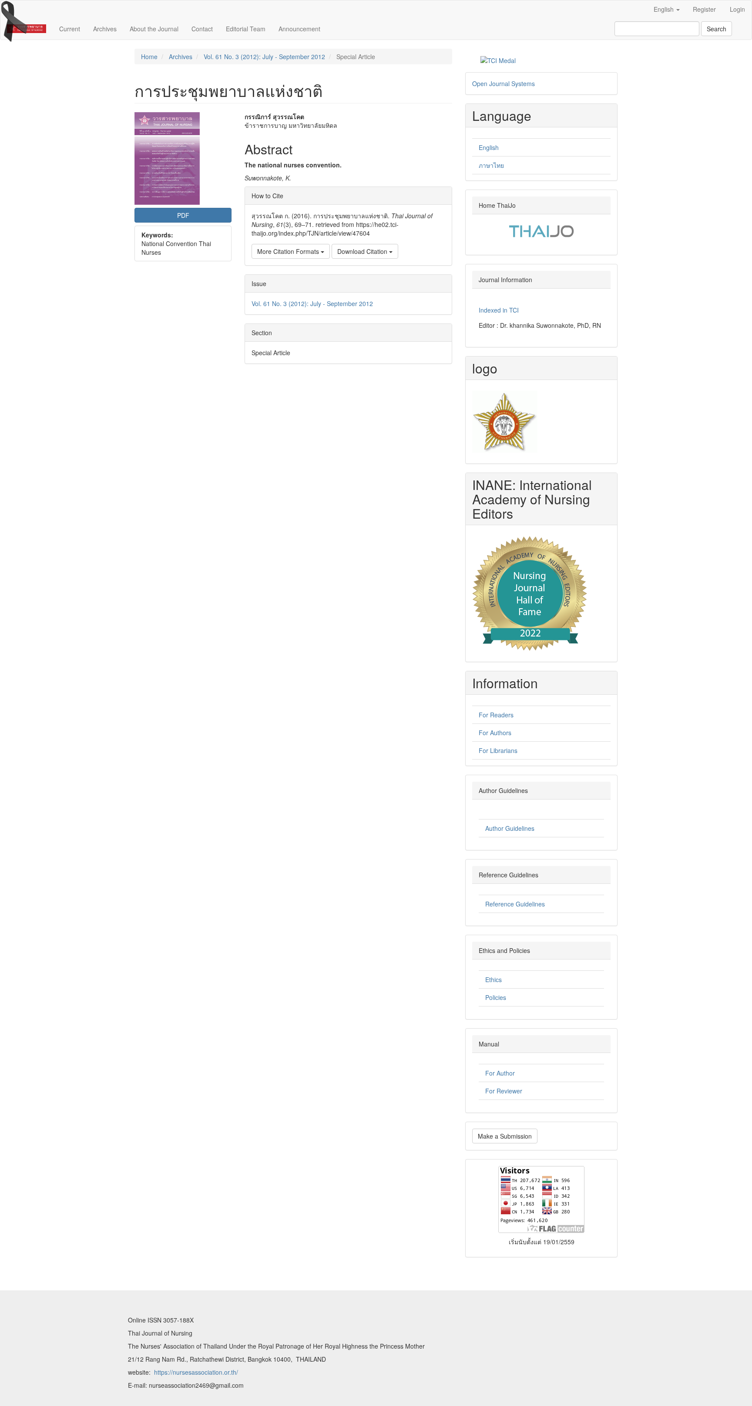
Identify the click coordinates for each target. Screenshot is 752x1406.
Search (716, 28)
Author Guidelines (509, 828)
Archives (105, 28)
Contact (202, 28)
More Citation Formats (289, 251)
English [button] (664, 9)
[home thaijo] (541, 230)
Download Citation (363, 251)
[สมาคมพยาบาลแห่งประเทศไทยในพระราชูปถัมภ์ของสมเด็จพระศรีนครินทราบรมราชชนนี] (504, 420)
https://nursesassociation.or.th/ (196, 1372)
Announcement (299, 28)
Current (69, 28)
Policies (495, 997)
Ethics (493, 979)
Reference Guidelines (515, 904)
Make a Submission (505, 1136)
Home (149, 56)
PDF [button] (183, 215)
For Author (500, 1073)
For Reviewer (503, 1090)
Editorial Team (245, 28)
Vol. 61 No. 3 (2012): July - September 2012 (264, 56)
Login (737, 9)
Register (704, 9)
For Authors (495, 732)
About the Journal (154, 28)
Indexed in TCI (499, 310)
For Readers (496, 714)
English (489, 147)
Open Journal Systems (503, 83)
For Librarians (498, 750)
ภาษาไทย (491, 165)
